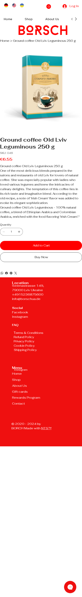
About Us (19, 385)
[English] (14, 5)
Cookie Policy (24, 346)
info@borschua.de (26, 299)
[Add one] (19, 232)
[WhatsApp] (2, 273)
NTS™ (46, 428)
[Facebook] (6, 273)
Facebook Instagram (20, 314)
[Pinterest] (11, 273)
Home (17, 373)
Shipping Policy (25, 350)
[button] (48, 6)
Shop (16, 380)
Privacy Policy (24, 341)
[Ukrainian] (22, 5)
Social (17, 308)
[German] (6, 5)
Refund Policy (24, 337)
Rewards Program (26, 397)
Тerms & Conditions (28, 333)
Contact (18, 403)
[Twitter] (16, 273)
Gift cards (20, 391)
